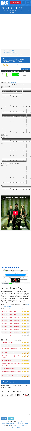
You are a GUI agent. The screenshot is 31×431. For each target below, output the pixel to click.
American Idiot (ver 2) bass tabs (11, 317)
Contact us (20, 423)
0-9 (3, 8)
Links (9, 425)
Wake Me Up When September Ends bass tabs (12, 364)
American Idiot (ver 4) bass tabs (11, 326)
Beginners (16, 3)
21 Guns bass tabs (7, 345)
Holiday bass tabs (7, 360)
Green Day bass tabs (10, 52)
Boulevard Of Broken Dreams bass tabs (11, 349)
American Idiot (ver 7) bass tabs (13, 54)
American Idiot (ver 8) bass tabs (11, 335)
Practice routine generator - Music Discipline (19, 426)
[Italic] (5, 395)
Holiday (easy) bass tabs (8, 368)
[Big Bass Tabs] (4, 3)
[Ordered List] (15, 395)
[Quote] (20, 395)
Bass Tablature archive (8, 423)
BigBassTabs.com (22, 422)
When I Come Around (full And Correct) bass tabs (10, 356)
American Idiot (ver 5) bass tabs (11, 329)
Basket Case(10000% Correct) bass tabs (12, 372)
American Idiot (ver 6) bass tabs (11, 332)
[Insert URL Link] (10, 395)
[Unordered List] (18, 395)
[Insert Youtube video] (26, 395)
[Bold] (2, 395)
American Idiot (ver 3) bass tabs (11, 323)
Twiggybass (12, 82)
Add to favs (25, 69)
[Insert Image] (13, 395)
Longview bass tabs (7, 342)
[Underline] (8, 395)
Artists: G (12, 50)
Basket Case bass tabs (8, 353)
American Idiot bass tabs (9, 311)
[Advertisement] (15, 31)
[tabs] (23, 395)
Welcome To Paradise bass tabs (11, 376)
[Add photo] (28, 395)
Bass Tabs (5, 50)
